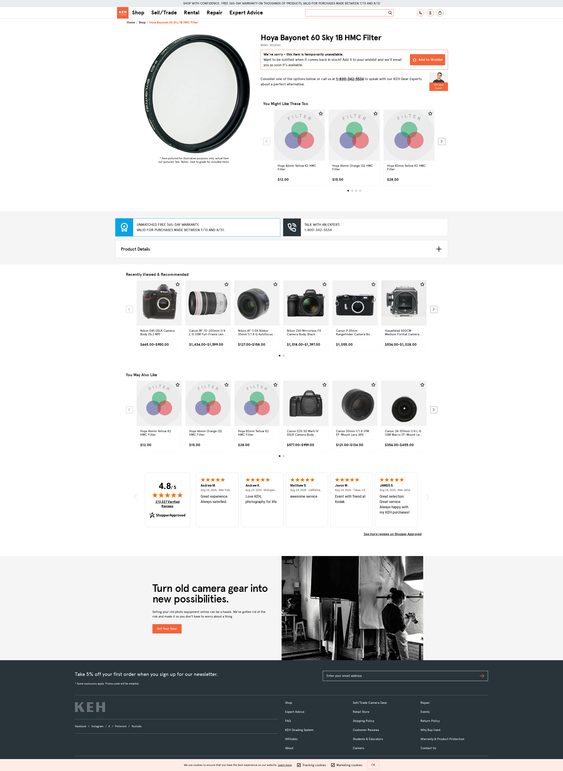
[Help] (420, 12)
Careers (358, 748)
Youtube (137, 726)
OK (373, 765)
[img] (167, 495)
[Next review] (428, 497)
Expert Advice (246, 12)
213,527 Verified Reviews (168, 504)
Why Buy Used (430, 730)
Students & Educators (368, 739)
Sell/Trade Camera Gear (370, 703)
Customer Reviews (366, 730)
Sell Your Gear (167, 629)
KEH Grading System (299, 730)
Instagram (97, 726)
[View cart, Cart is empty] (440, 12)
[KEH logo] (90, 707)
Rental (192, 12)
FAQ (288, 721)
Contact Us (428, 748)
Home (131, 22)
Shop (138, 12)
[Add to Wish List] (321, 113)
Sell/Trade (164, 12)
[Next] (441, 141)
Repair (214, 12)
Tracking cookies (314, 765)
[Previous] (266, 141)
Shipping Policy (363, 721)
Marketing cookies (349, 765)
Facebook (80, 726)
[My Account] (430, 12)
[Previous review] (135, 497)
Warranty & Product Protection (442, 739)
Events (425, 712)
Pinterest (121, 726)
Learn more (285, 765)
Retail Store (361, 712)
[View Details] (299, 140)
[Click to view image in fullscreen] (194, 94)
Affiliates (291, 739)
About (289, 748)
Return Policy (430, 721)
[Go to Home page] (123, 13)
